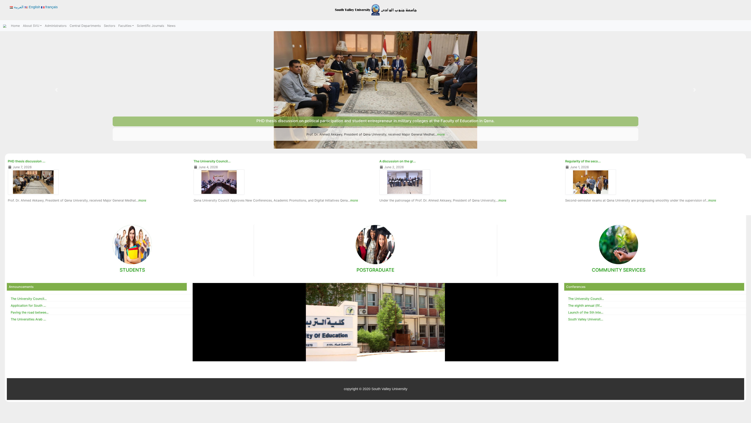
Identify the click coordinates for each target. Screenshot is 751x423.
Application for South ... (28, 305)
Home (15, 26)
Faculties (124, 26)
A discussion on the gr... (397, 161)
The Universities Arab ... (28, 319)
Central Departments (85, 26)
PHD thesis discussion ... (26, 161)
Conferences (576, 287)
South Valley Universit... (585, 319)
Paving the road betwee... (30, 312)
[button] (56, 90)
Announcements (21, 287)
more (454, 134)
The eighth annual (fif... (585, 305)
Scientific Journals (150, 26)
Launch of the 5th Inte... (585, 312)
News (171, 26)
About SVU (31, 26)
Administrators (55, 26)
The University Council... (212, 161)
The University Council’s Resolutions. (375, 120)
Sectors (109, 26)
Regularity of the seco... (583, 161)
